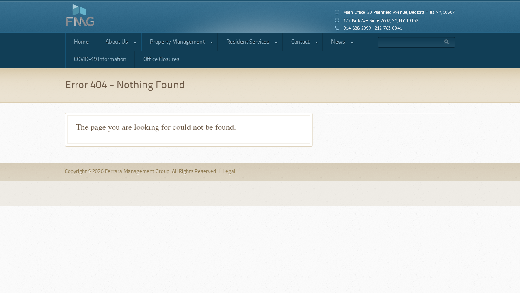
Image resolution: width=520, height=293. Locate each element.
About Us (112, 43)
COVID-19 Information (100, 59)
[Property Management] (80, 15)
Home (81, 42)
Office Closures (161, 59)
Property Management (173, 43)
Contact (296, 43)
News (334, 43)
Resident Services (243, 43)
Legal (229, 171)
